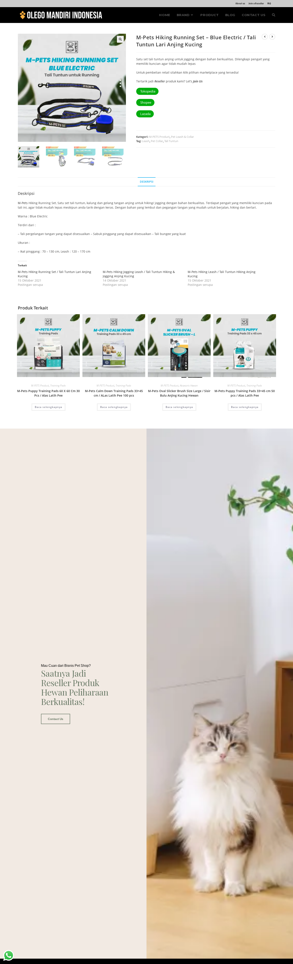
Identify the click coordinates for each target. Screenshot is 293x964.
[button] (120, 39)
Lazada (145, 114)
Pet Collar (157, 141)
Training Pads (58, 385)
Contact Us (55, 719)
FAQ (269, 3)
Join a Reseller (256, 3)
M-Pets (23, 203)
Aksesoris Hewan (189, 385)
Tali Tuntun (171, 141)
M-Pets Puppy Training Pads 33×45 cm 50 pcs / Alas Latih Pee (244, 393)
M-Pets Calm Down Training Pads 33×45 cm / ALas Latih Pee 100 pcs (114, 393)
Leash (146, 141)
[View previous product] (265, 37)
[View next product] (272, 37)
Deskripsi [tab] (146, 181)
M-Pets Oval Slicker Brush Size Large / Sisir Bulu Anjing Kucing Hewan (179, 393)
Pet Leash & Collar (182, 137)
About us (240, 3)
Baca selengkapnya (48, 407)
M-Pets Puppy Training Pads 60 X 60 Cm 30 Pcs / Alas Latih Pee (48, 393)
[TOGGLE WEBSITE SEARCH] (273, 15)
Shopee (145, 102)
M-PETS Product (159, 137)
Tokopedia (147, 91)
